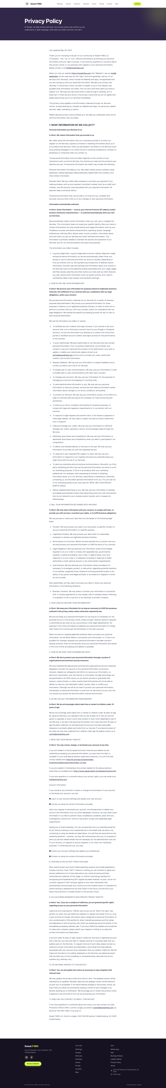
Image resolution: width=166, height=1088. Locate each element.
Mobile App (115, 1049)
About (113, 1066)
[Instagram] (26, 1057)
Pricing (101, 4)
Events (94, 4)
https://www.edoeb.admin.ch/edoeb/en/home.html (94, 771)
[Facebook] (31, 1057)
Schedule (86, 4)
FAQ (112, 1053)
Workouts (77, 4)
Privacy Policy (116, 1062)
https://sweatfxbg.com (81, 73)
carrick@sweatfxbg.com (63, 355)
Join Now (137, 4)
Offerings (60, 4)
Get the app (116, 1074)
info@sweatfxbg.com (75, 68)
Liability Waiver (116, 1059)
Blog (116, 4)
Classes (68, 4)
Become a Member (33, 1063)
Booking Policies (117, 1056)
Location (109, 4)
